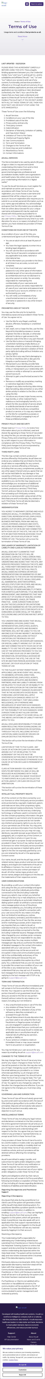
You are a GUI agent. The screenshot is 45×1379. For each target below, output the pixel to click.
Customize (22, 1370)
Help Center (11, 1337)
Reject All (22, 1375)
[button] (27, 4)
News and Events (33, 1339)
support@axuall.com (18, 978)
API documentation (11, 1339)
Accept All (22, 1365)
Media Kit (33, 1345)
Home (17, 21)
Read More (22, 36)
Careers (33, 1342)
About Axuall (33, 1337)
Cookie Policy (13, 1360)
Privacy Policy (10, 216)
